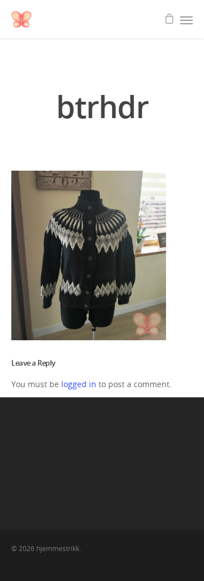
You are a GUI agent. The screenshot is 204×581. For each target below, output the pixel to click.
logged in (78, 384)
